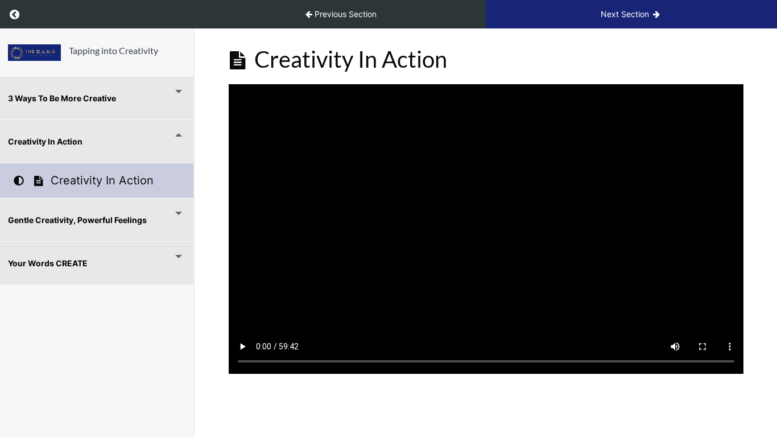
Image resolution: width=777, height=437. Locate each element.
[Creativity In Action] (34, 52)
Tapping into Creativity (113, 50)
